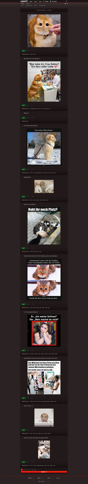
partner (36, 353)
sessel (45, 465)
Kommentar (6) (25, 108)
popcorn (49, 433)
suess (35, 54)
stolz (55, 172)
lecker (35, 307)
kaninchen (37, 200)
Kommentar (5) (25, 465)
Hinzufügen (54, 1)
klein (38, 251)
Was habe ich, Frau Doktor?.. (32, 58)
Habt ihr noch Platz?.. (30, 204)
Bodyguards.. (27, 177)
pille (48, 307)
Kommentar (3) (25, 353)
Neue (40, 1)
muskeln (56, 353)
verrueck (42, 353)
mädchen (52, 401)
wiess (41, 200)
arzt (49, 108)
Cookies (39, 481)
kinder (32, 401)
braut (55, 401)
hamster (39, 433)
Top (35, 1)
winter (52, 172)
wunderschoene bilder (46, 401)
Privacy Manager (47, 481)
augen (43, 307)
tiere (31, 172)
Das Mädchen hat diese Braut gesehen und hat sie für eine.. (41, 358)
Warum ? (26, 113)
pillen (46, 307)
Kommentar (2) (25, 251)
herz (41, 108)
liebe (39, 108)
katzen (32, 54)
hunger (46, 433)
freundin (46, 353)
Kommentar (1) (25, 200)
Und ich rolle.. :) (28, 405)
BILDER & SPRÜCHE (29, 5)
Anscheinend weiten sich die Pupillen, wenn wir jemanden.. (41, 256)
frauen (40, 401)
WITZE (22, 5)
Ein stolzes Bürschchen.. (31, 125)
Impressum (42, 481)
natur (34, 172)
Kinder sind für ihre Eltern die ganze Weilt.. (36, 437)
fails (36, 433)
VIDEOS (35, 5)
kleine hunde (45, 172)
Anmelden (22, 3)
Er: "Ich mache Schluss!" (31, 312)
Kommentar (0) (25, 54)
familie (35, 251)
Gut (23, 51)
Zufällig (46, 1)
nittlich (44, 200)
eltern (54, 465)
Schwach (28, 51)
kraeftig (52, 353)
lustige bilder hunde (34, 108)
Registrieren (28, 3)
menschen (32, 353)
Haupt (31, 1)
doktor (47, 108)
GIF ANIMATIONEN (42, 5)
